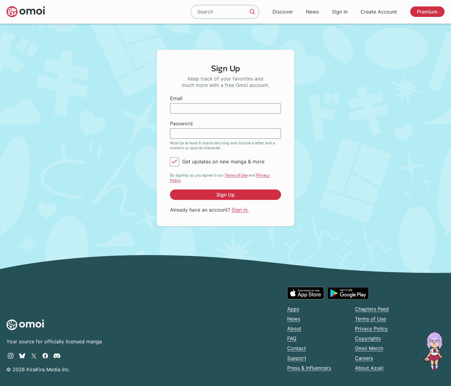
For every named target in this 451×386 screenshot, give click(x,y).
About (294, 329)
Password (181, 123)
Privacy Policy (371, 329)
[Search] (252, 11)
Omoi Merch (369, 348)
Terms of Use (236, 175)
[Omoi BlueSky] (22, 356)
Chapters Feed (372, 309)
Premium (427, 12)
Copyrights (368, 338)
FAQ (291, 338)
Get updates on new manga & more (223, 161)
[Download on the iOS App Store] (305, 293)
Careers (364, 358)
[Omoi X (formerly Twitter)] (34, 356)
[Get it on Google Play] (348, 293)
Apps (293, 309)
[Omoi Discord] (57, 356)
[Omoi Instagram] (10, 356)
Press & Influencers (309, 368)
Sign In (340, 12)
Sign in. (240, 210)
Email (176, 98)
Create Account (378, 12)
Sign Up (225, 195)
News (312, 12)
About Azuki (369, 368)
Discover (282, 12)
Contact (296, 348)
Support (296, 358)
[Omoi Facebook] (45, 356)
